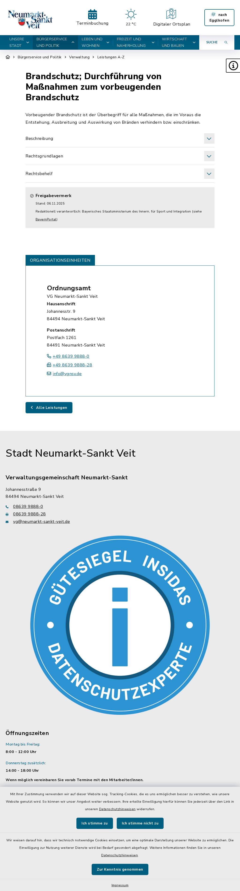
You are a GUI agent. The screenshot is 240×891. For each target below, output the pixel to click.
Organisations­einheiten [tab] (60, 260)
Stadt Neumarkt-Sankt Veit (71, 453)
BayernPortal (46, 219)
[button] (233, 66)
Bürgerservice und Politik (40, 57)
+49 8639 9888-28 (72, 365)
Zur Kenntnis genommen (120, 869)
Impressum (120, 885)
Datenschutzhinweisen (117, 809)
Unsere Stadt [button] (16, 42)
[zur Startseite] (31, 17)
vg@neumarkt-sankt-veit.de (41, 521)
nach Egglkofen (219, 17)
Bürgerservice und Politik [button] (52, 42)
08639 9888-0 (28, 506)
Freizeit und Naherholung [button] (131, 42)
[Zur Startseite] (8, 57)
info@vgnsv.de (67, 374)
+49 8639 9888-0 (71, 356)
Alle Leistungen (51, 407)
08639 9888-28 (29, 514)
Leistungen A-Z (111, 57)
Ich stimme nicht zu (140, 823)
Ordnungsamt (69, 288)
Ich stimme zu (95, 823)
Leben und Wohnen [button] (92, 42)
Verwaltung (79, 57)
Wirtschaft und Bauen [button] (174, 42)
